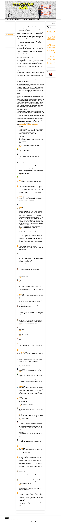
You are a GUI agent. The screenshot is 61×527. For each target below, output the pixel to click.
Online (32, 517)
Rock (49, 58)
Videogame (52, 62)
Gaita (52, 45)
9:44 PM (20, 366)
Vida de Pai (49, 62)
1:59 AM (20, 506)
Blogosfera (51, 39)
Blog (49, 39)
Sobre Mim (11, 19)
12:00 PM (20, 292)
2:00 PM (20, 490)
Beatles (48, 38)
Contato (38, 19)
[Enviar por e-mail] (26, 123)
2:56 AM (20, 159)
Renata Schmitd (21, 203)
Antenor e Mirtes (49, 36)
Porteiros (54, 56)
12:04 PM (20, 419)
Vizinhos (50, 63)
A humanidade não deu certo (22, 124)
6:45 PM (20, 347)
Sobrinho (54, 59)
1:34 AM (20, 151)
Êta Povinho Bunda (36, 124)
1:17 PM (20, 317)
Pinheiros (48, 55)
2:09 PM (20, 335)
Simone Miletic (21, 267)
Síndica (50, 59)
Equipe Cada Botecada (22, 444)
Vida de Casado (52, 61)
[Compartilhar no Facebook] (28, 123)
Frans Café (48, 45)
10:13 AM (20, 243)
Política (50, 55)
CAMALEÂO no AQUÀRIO (22, 352)
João (19, 414)
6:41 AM (20, 174)
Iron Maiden (49, 48)
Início (7, 19)
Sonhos (48, 60)
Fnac (54, 44)
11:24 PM (20, 384)
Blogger (38, 521)
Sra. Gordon (28, 41)
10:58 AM (20, 266)
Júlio (19, 397)
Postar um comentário (20, 508)
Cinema (32, 124)
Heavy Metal (49, 46)
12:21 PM (20, 437)
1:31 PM (20, 324)
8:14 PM (20, 468)
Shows (48, 59)
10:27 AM (20, 250)
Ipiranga (54, 47)
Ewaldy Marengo (21, 386)
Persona (20, 304)
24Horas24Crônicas (49, 31)
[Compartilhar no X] (27, 123)
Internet (52, 47)
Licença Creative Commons (17, 519)
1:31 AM (20, 146)
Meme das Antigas (50, 50)
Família (52, 44)
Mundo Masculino (52, 51)
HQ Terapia (25, 19)
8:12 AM (20, 201)
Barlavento (20, 180)
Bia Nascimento (21, 196)
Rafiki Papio (20, 294)
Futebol (50, 45)
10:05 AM (20, 228)
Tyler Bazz (20, 342)
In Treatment (53, 46)
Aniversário (48, 35)
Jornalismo (53, 48)
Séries (54, 58)
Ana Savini (20, 184)
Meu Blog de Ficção (32, 19)
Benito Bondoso (21, 448)
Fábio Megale (20, 358)
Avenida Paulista (52, 37)
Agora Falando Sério (28, 124)
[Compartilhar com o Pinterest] (29, 123)
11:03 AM (20, 277)
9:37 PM (20, 356)
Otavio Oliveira (21, 478)
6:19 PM (20, 340)
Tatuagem (51, 60)
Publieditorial (48, 57)
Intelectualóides (49, 47)
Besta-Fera (51, 38)
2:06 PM (20, 330)
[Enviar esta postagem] (24, 123)
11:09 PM (20, 484)
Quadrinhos (53, 57)
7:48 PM (20, 405)
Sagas (51, 58)
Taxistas (54, 60)
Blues (54, 39)
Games (54, 45)
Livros (21, 19)
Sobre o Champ (16, 19)
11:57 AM (20, 281)
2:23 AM (20, 443)
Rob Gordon (20, 207)
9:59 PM (20, 371)
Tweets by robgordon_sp (9, 34)
